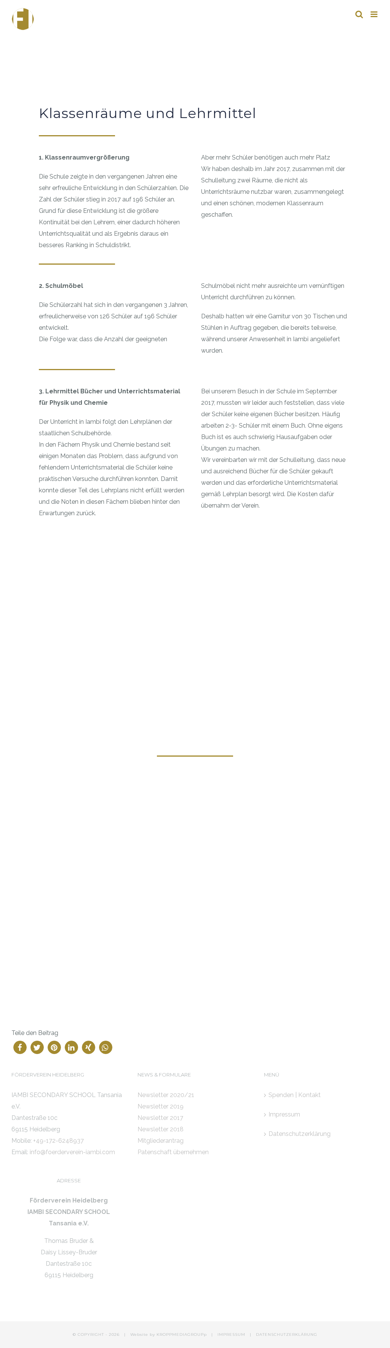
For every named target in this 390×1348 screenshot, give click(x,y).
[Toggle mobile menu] (375, 14)
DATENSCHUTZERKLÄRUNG (286, 1334)
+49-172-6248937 (58, 1140)
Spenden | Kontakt (295, 1095)
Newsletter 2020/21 (165, 1095)
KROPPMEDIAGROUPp (182, 1334)
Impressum (284, 1114)
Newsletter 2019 (160, 1106)
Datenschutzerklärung (300, 1133)
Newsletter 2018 (160, 1129)
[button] (20, 1047)
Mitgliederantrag (160, 1140)
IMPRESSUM (231, 1334)
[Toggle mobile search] (359, 14)
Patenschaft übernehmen (173, 1152)
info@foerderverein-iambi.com (72, 1152)
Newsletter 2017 (160, 1117)
